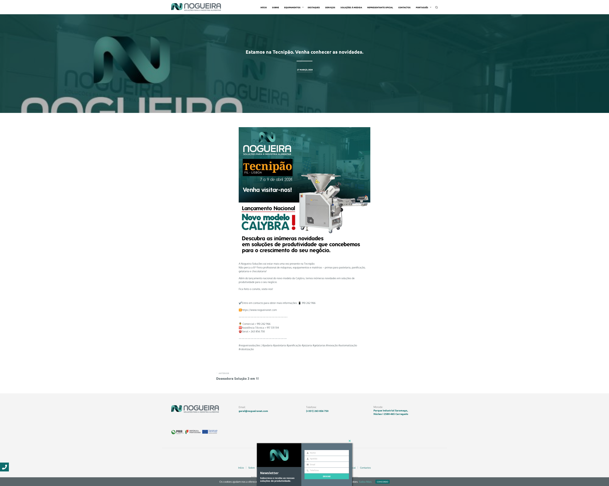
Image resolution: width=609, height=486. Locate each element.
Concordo (382, 481)
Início (263, 7)
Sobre (275, 7)
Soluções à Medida (351, 7)
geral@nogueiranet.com (253, 411)
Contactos (404, 7)
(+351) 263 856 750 (317, 411)
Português (422, 7)
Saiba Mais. (365, 481)
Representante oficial (380, 7)
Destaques (314, 7)
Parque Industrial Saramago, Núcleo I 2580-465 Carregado (390, 412)
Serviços (330, 7)
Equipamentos (292, 7)
